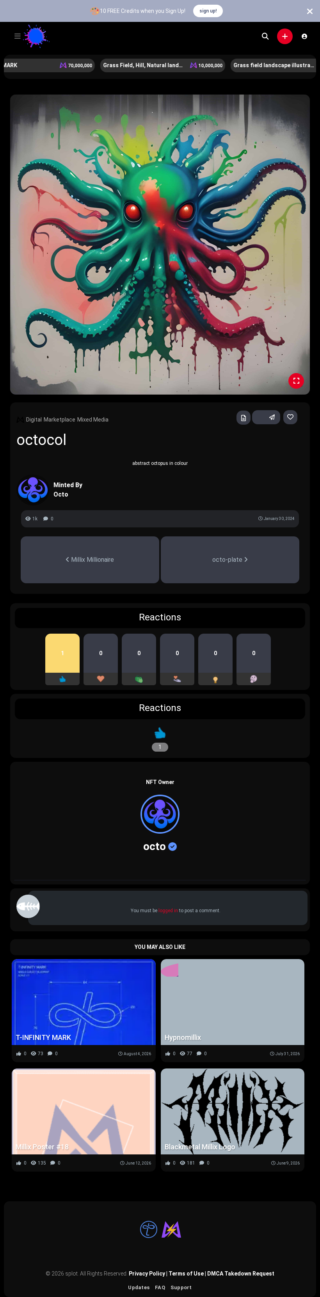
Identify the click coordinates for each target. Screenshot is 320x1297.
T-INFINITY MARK (43, 1037)
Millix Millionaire (91, 559)
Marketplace (59, 419)
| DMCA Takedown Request (239, 1273)
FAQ (160, 1287)
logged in (168, 910)
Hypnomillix (183, 1037)
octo (154, 846)
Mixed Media (92, 419)
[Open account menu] (304, 36)
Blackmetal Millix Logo (200, 1147)
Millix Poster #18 (42, 1147)
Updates (138, 1287)
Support (181, 1287)
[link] (290, 417)
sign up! (208, 11)
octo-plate (228, 559)
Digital (34, 419)
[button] (17, 36)
